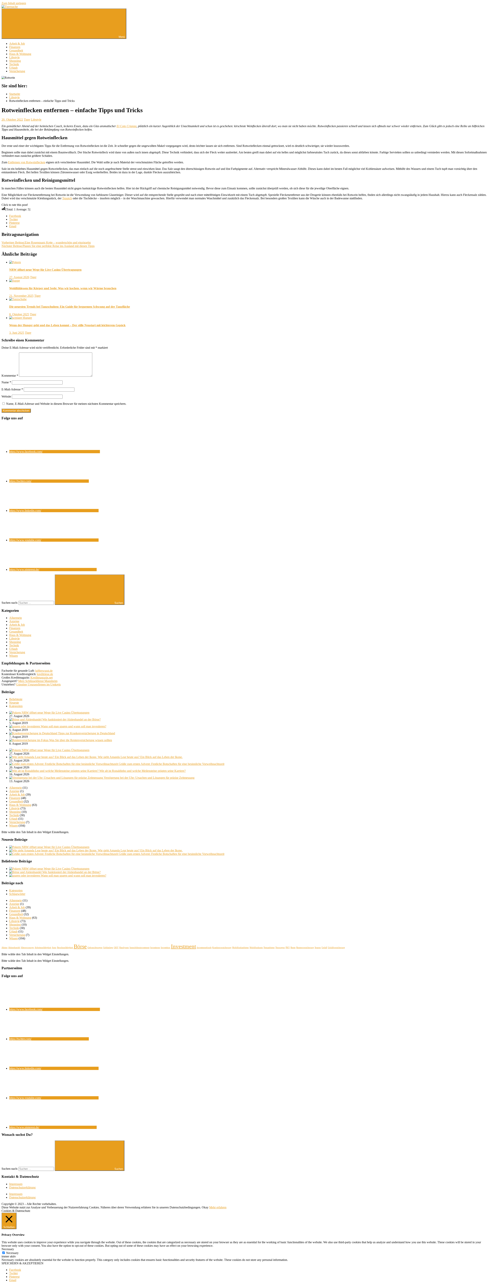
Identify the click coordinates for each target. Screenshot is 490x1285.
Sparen (318, 947)
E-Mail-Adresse (12, 389)
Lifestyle (14, 57)
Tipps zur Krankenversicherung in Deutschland (86, 733)
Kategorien (16, 706)
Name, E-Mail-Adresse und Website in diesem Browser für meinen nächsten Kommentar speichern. (66, 403)
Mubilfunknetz (256, 947)
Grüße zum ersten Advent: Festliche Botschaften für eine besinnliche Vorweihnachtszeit (171, 764)
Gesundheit (16, 50)
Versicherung (17, 71)
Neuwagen (280, 947)
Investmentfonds (204, 947)
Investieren (155, 947)
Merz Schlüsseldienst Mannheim (37, 681)
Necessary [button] (8, 1249)
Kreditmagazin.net (41, 677)
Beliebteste (15, 699)
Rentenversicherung (305, 947)
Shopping (15, 60)
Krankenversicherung (221, 947)
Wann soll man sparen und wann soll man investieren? (73, 726)
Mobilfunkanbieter (240, 947)
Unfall (324, 947)
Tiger (27, 119)
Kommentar (10, 375)
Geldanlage (108, 947)
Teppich (67, 198)
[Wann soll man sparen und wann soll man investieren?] (25, 726)
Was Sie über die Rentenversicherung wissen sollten (80, 740)
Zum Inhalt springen (14, 3)
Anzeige (14, 621)
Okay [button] (205, 1207)
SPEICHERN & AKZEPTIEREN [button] (22, 1263)
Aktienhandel (14, 947)
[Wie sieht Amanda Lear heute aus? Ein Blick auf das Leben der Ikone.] (53, 757)
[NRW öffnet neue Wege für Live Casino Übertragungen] (15, 712)
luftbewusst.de (44, 670)
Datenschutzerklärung (22, 1187)
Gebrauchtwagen (94, 947)
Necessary (12, 1253)
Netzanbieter (269, 947)
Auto (54, 947)
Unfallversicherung (336, 947)
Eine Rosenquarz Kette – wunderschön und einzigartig (46, 242)
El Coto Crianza (126, 126)
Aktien (4, 947)
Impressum (15, 1184)
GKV (116, 947)
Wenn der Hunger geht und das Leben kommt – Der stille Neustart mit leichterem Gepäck (67, 325)
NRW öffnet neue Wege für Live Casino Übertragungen (45, 269)
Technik (14, 64)
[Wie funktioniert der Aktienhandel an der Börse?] (25, 719)
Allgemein (15, 617)
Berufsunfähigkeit (65, 947)
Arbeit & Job (17, 43)
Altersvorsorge (27, 947)
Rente (293, 947)
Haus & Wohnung (20, 54)
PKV (288, 947)
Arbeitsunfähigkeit (43, 947)
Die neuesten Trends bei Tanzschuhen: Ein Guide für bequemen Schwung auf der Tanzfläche (69, 306)
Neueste (14, 702)
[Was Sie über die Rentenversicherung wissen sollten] (29, 740)
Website (6, 396)
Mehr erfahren (217, 1207)
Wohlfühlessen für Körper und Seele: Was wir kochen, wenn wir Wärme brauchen (62, 288)
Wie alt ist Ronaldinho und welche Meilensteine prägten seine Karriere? (142, 770)
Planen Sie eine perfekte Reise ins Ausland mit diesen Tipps (48, 246)
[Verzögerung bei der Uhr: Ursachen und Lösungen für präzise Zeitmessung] (56, 777)
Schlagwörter (17, 894)
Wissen (13, 655)
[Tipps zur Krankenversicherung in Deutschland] (33, 733)
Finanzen (14, 47)
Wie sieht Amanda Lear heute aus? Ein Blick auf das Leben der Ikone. (140, 757)
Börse (80, 946)
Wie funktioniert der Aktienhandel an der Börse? (71, 719)
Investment (183, 946)
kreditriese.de (45, 674)
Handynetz (124, 947)
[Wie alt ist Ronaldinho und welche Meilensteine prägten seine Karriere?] (54, 770)
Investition (165, 947)
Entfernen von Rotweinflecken (26, 162)
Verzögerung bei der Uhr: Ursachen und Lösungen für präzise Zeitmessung (149, 777)
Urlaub (13, 67)
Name (6, 382)
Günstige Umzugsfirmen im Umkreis (38, 684)
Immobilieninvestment (139, 947)
